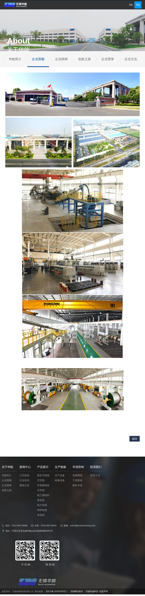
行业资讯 (24, 480)
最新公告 (24, 485)
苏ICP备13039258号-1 (57, 591)
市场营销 (78, 466)
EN (131, 4)
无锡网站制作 (76, 591)
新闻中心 (25, 466)
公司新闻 (24, 475)
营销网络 (77, 475)
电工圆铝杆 (43, 495)
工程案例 (77, 480)
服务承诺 (77, 485)
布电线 (41, 515)
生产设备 (60, 475)
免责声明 (103, 591)
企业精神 (7, 485)
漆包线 (41, 500)
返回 (134, 438)
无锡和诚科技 (92, 591)
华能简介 (7, 475)
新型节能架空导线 (43, 478)
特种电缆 (42, 510)
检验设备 (60, 480)
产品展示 (42, 466)
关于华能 (7, 466)
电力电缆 (42, 505)
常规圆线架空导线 (43, 488)
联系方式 (95, 475)
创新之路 (7, 490)
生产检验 (60, 466)
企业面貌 (7, 480)
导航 (138, 5)
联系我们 (96, 466)
